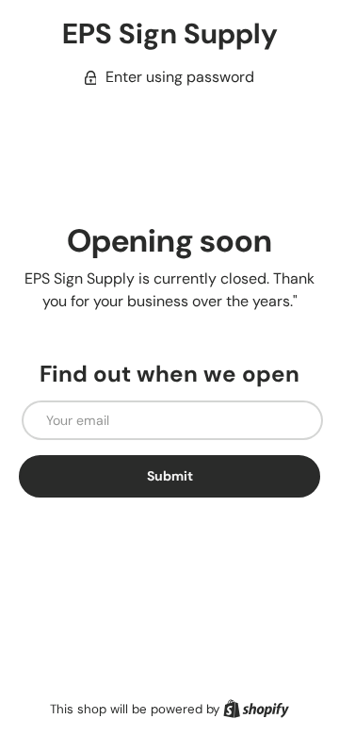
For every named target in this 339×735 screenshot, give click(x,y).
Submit (170, 475)
